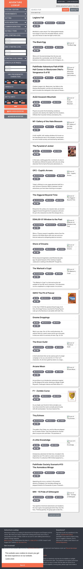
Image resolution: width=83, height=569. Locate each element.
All (8, 81)
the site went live (21, 542)
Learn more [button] (10, 559)
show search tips (35, 13)
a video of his (33, 540)
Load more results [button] (54, 515)
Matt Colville (8, 540)
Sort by (73, 10)
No (22, 81)
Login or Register (72, 1)
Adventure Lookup (15, 3)
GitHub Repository (61, 542)
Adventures (61, 1)
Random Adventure (16, 116)
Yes (15, 81)
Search (65, 10)
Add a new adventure (16, 111)
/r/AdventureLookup (67, 534)
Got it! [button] (22, 565)
